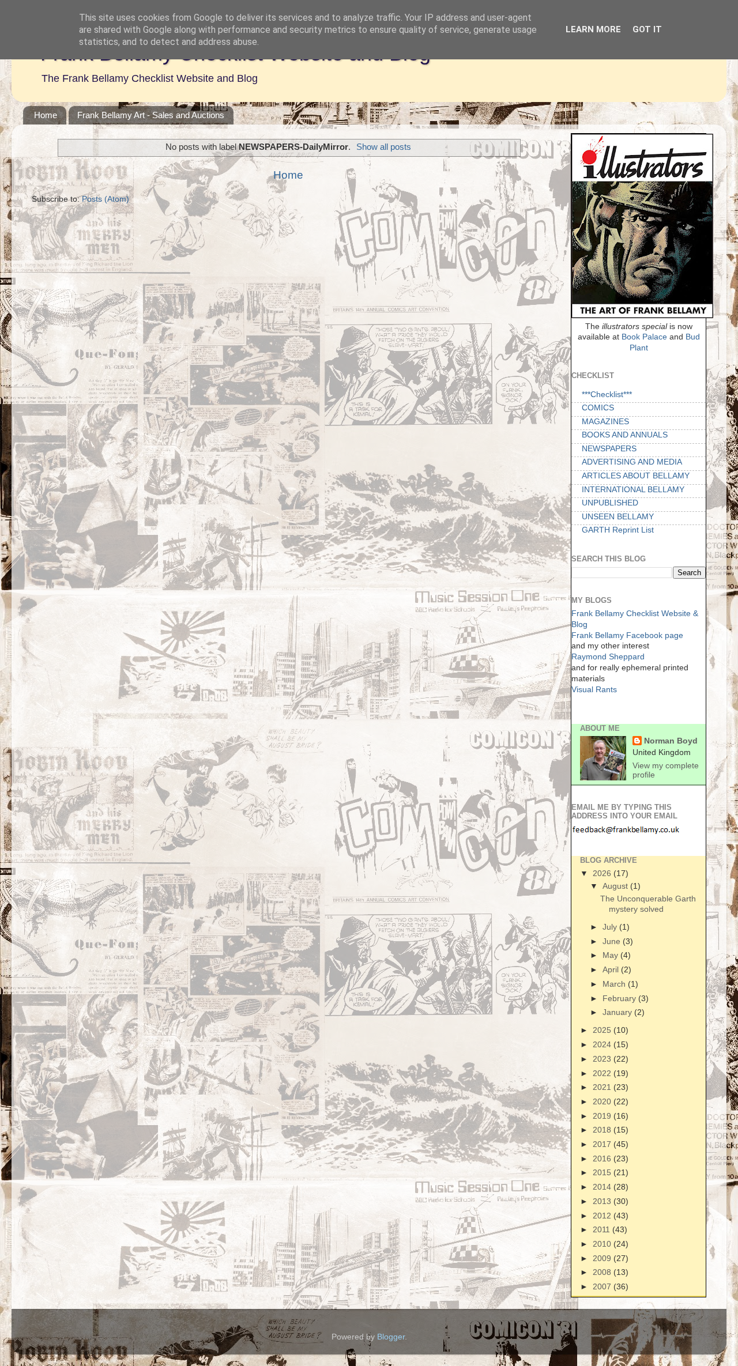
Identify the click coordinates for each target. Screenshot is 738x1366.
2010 (603, 1243)
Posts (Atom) (105, 199)
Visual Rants (594, 689)
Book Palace (644, 337)
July (611, 926)
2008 (603, 1272)
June (613, 941)
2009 (603, 1258)
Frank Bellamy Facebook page (627, 635)
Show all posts (383, 147)
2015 (603, 1172)
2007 (603, 1286)
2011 (602, 1229)
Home (45, 115)
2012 (603, 1215)
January (618, 1012)
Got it (647, 29)
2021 (603, 1087)
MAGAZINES (605, 421)
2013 (603, 1201)
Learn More (593, 29)
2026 (603, 873)
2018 (603, 1129)
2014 (603, 1186)
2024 (603, 1044)
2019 (603, 1115)
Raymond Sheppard (608, 656)
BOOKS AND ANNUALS (625, 435)
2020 (603, 1101)
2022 (603, 1073)
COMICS (598, 407)
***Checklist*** (607, 394)
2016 (603, 1158)
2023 (603, 1058)
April (612, 969)
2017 (603, 1144)
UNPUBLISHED (610, 503)
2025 (603, 1030)
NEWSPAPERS (609, 448)
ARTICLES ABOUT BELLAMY (636, 475)
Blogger (391, 1337)
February (620, 998)
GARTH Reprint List (618, 530)
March (615, 983)
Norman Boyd (671, 740)
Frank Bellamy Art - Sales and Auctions (150, 115)
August (616, 885)
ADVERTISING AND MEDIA (632, 462)
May (611, 955)
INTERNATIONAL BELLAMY (633, 489)
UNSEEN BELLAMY (618, 516)
